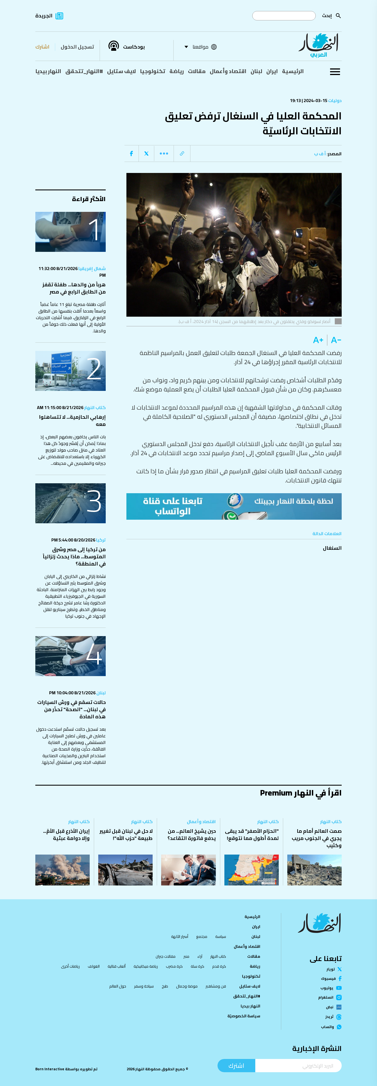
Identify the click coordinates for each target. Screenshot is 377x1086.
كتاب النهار (94, 407)
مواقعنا (200, 46)
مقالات (197, 71)
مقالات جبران (166, 956)
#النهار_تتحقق (84, 71)
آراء (199, 956)
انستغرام (325, 997)
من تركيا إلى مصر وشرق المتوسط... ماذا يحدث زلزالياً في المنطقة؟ (74, 556)
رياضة (176, 71)
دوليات (334, 100)
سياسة (220, 936)
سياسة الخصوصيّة (243, 1016)
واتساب (327, 1026)
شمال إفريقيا (92, 268)
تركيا (100, 540)
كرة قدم (219, 966)
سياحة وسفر (144, 986)
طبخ (165, 986)
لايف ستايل (121, 71)
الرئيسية (293, 71)
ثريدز (329, 1017)
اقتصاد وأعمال (228, 71)
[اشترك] (234, 506)
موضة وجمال (187, 986)
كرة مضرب (174, 966)
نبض (329, 1007)
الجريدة (43, 15)
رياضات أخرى (70, 966)
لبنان (256, 71)
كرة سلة (197, 966)
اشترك (42, 46)
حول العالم (117, 986)
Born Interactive (49, 1069)
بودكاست (134, 46)
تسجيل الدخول (77, 46)
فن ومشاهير (216, 986)
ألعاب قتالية (117, 966)
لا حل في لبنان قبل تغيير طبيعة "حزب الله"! (126, 834)
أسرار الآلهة (179, 936)
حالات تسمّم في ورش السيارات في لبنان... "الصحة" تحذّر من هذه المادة (71, 709)
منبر (186, 956)
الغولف (94, 966)
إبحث (327, 15)
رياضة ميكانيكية (146, 966)
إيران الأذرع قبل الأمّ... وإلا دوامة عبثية (66, 834)
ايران (272, 71)
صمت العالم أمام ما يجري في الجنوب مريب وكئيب (317, 838)
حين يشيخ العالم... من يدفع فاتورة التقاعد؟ (192, 834)
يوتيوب (326, 988)
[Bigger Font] (318, 340)
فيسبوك (328, 978)
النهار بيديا (48, 71)
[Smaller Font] (334, 340)
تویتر (330, 969)
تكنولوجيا (152, 71)
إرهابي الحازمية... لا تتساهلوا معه (72, 420)
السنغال (332, 548)
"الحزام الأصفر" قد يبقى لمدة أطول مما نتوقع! (252, 834)
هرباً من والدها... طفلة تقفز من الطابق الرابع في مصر (74, 288)
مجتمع (201, 936)
